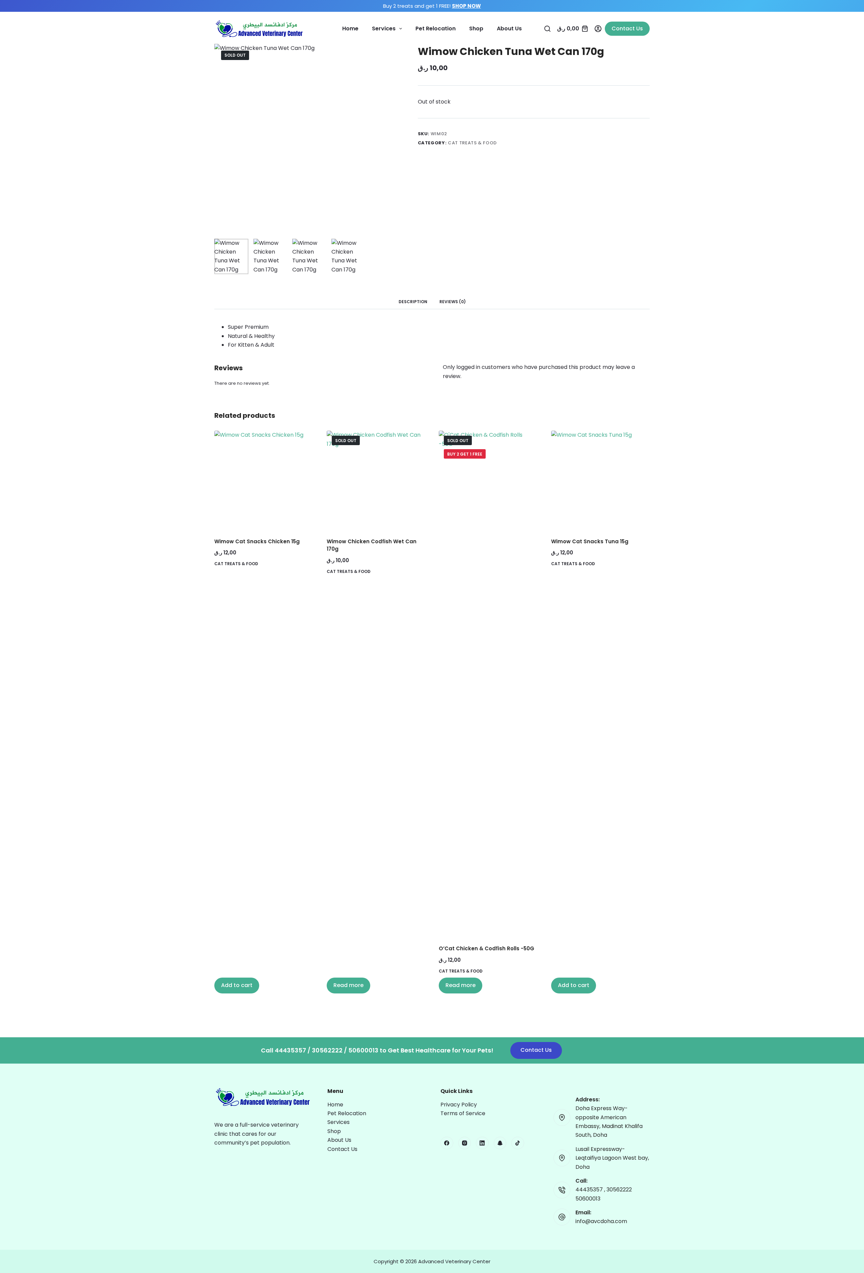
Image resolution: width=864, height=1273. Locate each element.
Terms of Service (462, 1113)
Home (350, 28)
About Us (509, 28)
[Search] (547, 29)
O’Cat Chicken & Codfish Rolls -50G (486, 948)
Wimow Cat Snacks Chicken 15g (257, 541)
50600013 (587, 1199)
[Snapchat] (500, 1143)
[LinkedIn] (482, 1143)
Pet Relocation (435, 28)
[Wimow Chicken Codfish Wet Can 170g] (376, 480)
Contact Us (627, 28)
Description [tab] (413, 302)
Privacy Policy (458, 1104)
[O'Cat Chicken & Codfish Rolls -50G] (488, 683)
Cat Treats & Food (472, 143)
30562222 (619, 1189)
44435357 (589, 1189)
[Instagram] (464, 1143)
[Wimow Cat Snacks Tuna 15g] (600, 480)
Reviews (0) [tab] (452, 302)
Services (384, 28)
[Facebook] (446, 1143)
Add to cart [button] (236, 985)
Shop (476, 28)
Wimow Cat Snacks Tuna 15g (589, 541)
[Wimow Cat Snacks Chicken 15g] (263, 480)
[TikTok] (517, 1143)
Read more (348, 985)
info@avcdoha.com (601, 1221)
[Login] (598, 28)
